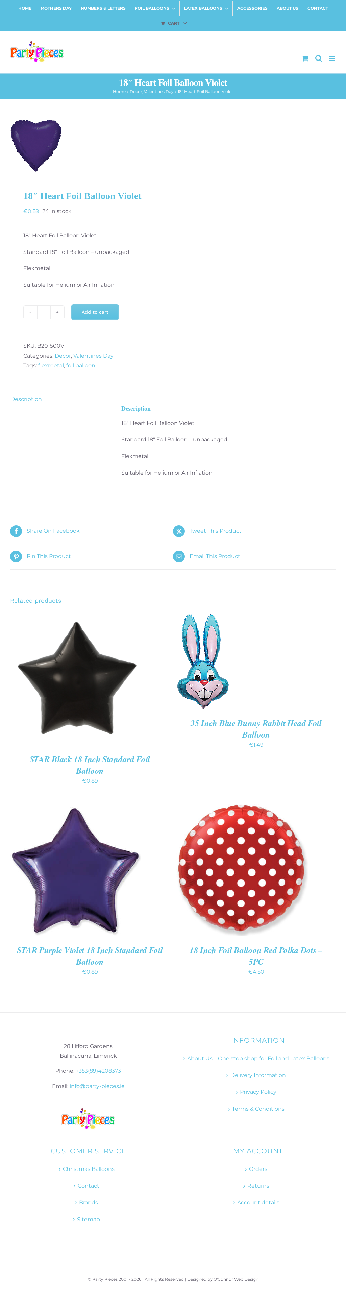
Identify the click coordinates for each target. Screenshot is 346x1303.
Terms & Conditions (258, 1109)
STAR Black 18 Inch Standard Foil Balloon (90, 764)
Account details (258, 1202)
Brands (88, 1202)
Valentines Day (93, 356)
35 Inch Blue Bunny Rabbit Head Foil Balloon (256, 728)
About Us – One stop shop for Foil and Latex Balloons (258, 1058)
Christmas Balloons (89, 1169)
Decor (63, 356)
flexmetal (51, 365)
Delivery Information (258, 1075)
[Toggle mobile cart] (305, 58)
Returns (258, 1186)
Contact (88, 1186)
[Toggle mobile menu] (332, 58)
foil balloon (80, 365)
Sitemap (88, 1219)
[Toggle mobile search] (318, 58)
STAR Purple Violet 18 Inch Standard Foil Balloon (90, 955)
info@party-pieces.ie (97, 1086)
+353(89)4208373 (98, 1071)
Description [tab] (26, 399)
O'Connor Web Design (236, 1279)
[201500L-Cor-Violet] (173, 146)
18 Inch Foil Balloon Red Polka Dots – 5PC (256, 955)
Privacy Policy (258, 1092)
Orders (258, 1169)
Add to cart (95, 312)
